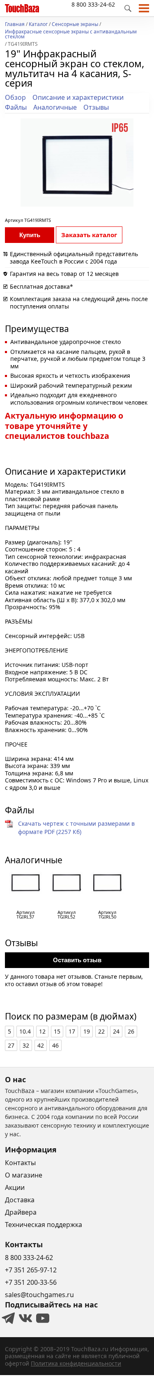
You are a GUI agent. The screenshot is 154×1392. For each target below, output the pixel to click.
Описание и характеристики (78, 97)
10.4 (25, 1031)
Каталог (38, 25)
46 (55, 1045)
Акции (15, 1187)
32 (26, 1045)
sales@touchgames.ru (39, 1294)
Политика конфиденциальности (76, 1363)
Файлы (16, 107)
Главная (15, 25)
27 (11, 1045)
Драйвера (21, 1212)
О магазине (23, 1175)
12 (42, 1031)
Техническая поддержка (43, 1224)
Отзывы (96, 107)
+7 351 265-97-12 (31, 1269)
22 (101, 1031)
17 (72, 1031)
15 (57, 1031)
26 (131, 1031)
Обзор (15, 97)
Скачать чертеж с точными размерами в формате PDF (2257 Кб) (76, 828)
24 (116, 1031)
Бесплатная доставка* (41, 286)
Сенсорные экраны (75, 25)
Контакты (20, 1162)
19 (86, 1031)
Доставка (19, 1199)
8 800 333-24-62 (93, 4)
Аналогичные (55, 107)
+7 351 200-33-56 (31, 1282)
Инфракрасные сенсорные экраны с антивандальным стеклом (71, 34)
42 (40, 1045)
